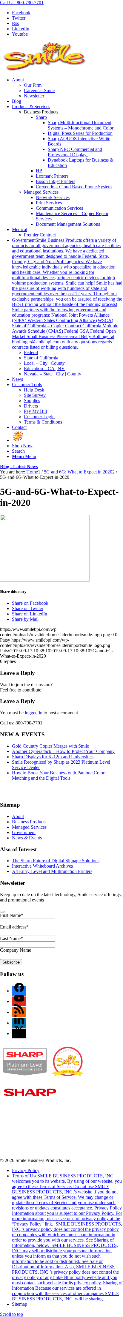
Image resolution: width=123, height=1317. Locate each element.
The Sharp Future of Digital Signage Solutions (55, 860)
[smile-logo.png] (45, 69)
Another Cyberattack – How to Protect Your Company (63, 751)
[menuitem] (67, 88)
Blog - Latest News (19, 466)
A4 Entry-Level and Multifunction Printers (52, 871)
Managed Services (41, 192)
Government (24, 832)
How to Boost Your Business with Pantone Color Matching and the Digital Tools (58, 775)
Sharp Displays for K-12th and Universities (52, 756)
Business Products (29, 821)
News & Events (27, 837)
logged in (33, 712)
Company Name (15, 950)
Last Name (11, 938)
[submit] (2, 911)
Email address (14, 926)
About (18, 816)
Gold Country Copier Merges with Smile (50, 745)
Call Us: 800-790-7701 (22, 2)
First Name (11, 915)
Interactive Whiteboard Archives (42, 865)
